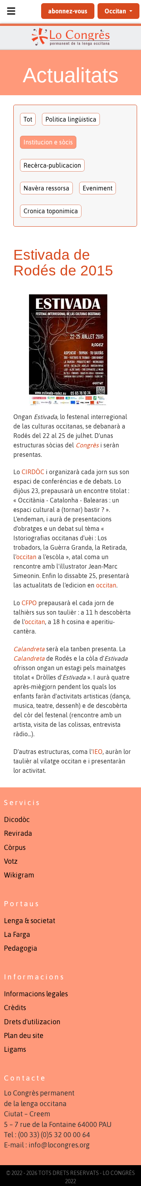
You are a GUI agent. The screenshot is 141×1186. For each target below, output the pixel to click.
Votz (11, 861)
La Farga (17, 934)
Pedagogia (20, 948)
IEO (97, 751)
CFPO (29, 602)
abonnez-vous (67, 11)
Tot (28, 119)
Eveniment (97, 188)
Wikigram (19, 875)
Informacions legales (36, 994)
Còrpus (14, 848)
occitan (26, 556)
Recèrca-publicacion (52, 165)
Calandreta (29, 648)
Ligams (15, 1049)
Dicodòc (17, 820)
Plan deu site (23, 1036)
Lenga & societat (29, 921)
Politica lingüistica (70, 119)
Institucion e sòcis (48, 142)
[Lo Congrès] (70, 37)
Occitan (116, 11)
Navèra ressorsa (46, 188)
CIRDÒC (33, 471)
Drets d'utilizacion (32, 1022)
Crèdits (15, 1008)
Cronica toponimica (51, 210)
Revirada (18, 833)
